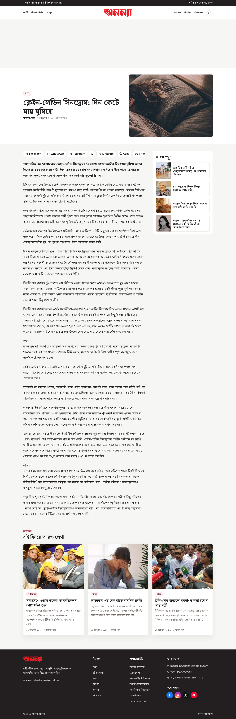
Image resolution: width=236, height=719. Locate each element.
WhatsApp (57, 154)
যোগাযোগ (135, 673)
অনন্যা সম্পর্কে (137, 667)
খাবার (187, 12)
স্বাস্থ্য (49, 12)
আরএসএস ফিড (138, 701)
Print (142, 154)
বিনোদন (198, 12)
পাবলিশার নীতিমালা (140, 690)
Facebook (35, 154)
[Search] (209, 12)
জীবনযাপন (37, 12)
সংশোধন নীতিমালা (139, 684)
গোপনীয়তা (135, 696)
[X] (186, 695)
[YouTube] (194, 695)
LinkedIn (108, 154)
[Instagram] (178, 695)
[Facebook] (169, 695)
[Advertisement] (118, 43)
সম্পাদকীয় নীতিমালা (140, 679)
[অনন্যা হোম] (118, 13)
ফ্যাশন (177, 12)
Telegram (79, 154)
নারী (25, 12)
